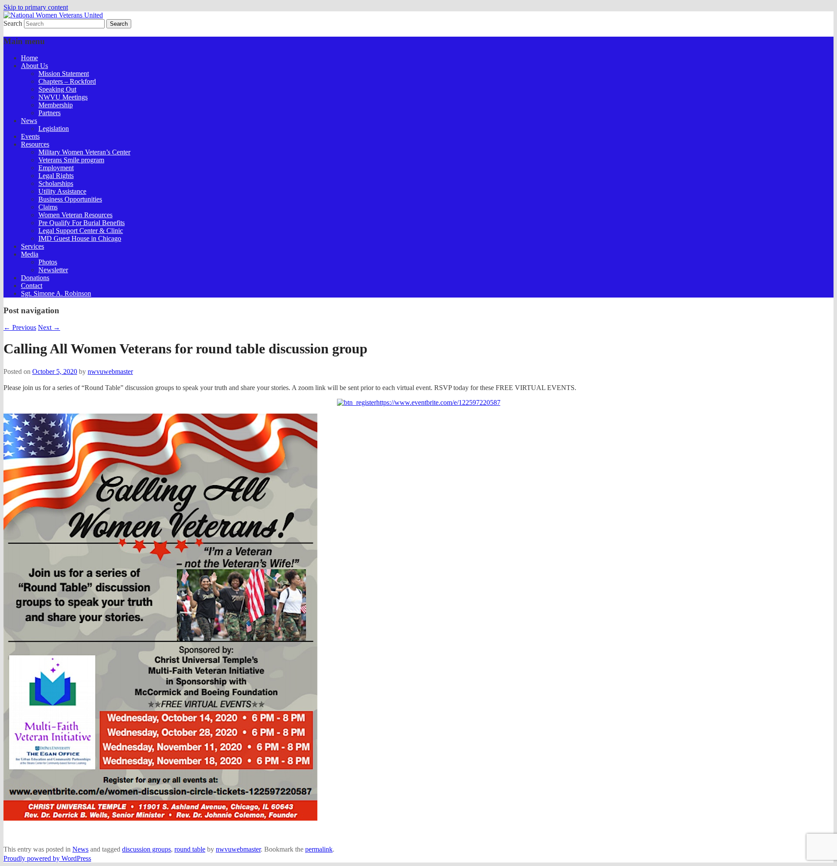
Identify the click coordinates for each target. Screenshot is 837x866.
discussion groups (146, 849)
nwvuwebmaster (110, 371)
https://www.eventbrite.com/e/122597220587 (438, 402)
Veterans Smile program (71, 160)
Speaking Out (57, 89)
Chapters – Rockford (67, 81)
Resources (35, 144)
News (29, 120)
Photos (47, 262)
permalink (319, 849)
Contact (31, 285)
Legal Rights (56, 175)
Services (32, 246)
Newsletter (53, 270)
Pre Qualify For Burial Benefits (81, 222)
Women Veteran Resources (75, 215)
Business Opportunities (70, 199)
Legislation (53, 128)
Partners (49, 112)
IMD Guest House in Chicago (79, 238)
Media (29, 254)
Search (12, 23)
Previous (19, 327)
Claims (48, 207)
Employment (56, 167)
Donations (35, 277)
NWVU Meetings (63, 97)
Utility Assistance (62, 191)
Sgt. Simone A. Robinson (56, 293)
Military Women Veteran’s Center (84, 152)
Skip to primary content (35, 7)
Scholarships (55, 183)
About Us (34, 65)
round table (189, 849)
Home (29, 58)
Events (30, 136)
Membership (55, 105)
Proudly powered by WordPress (47, 858)
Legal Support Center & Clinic (80, 230)
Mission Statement (63, 73)
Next (49, 327)
